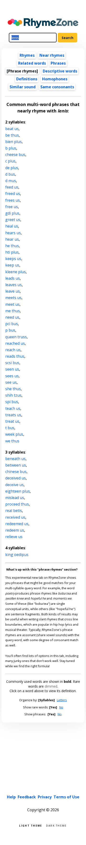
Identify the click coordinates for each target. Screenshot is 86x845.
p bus (10, 330)
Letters (62, 700)
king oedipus (16, 554)
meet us (12, 304)
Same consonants (57, 86)
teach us (12, 408)
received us (15, 517)
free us (11, 206)
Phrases (58, 63)
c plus (10, 161)
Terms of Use (66, 797)
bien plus (13, 141)
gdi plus (12, 213)
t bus (9, 427)
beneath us (15, 458)
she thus (13, 388)
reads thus (14, 356)
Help (11, 797)
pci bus (11, 323)
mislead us (14, 497)
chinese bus (16, 471)
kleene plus (15, 271)
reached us (15, 343)
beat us (12, 128)
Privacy (45, 797)
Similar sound (23, 86)
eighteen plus (17, 491)
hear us (12, 239)
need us (12, 317)
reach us (13, 349)
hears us (13, 232)
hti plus (12, 252)
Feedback (27, 797)
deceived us (15, 478)
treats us (13, 414)
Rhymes (27, 55)
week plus (14, 434)
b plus (10, 148)
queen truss (16, 336)
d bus (10, 174)
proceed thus (17, 504)
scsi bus (12, 362)
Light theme (30, 825)
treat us (12, 421)
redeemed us (16, 523)
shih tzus (13, 395)
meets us (13, 297)
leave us (12, 291)
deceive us (14, 484)
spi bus (11, 401)
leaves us (13, 284)
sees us (12, 375)
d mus (10, 180)
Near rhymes (51, 55)
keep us (12, 265)
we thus (12, 441)
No (61, 707)
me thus (12, 310)
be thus (12, 135)
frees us (12, 200)
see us (11, 382)
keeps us (13, 258)
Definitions (26, 79)
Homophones (54, 79)
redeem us (14, 530)
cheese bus (15, 154)
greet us (12, 219)
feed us (11, 187)
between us (15, 465)
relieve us (13, 536)
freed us (12, 193)
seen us (12, 369)
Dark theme (56, 825)
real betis (13, 510)
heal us (11, 226)
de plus (11, 167)
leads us (12, 278)
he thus (12, 245)
